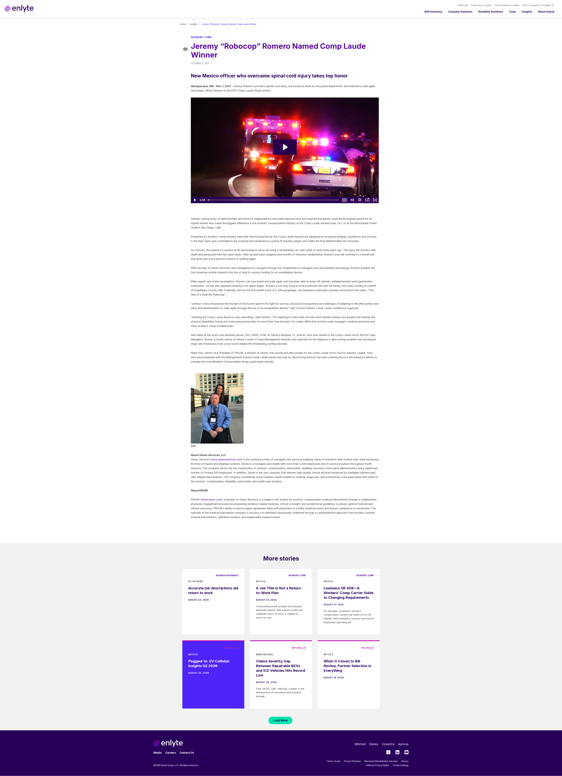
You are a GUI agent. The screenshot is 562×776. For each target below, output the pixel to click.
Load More (280, 720)
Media (158, 752)
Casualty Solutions (460, 11)
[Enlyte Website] (168, 743)
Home (183, 24)
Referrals (463, 5)
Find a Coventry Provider (536, 5)
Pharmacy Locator (481, 5)
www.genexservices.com (226, 459)
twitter (388, 752)
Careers (170, 752)
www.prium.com (211, 499)
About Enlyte (546, 11)
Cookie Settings (400, 765)
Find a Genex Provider (507, 5)
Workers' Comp (201, 37)
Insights (527, 11)
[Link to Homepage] (19, 8)
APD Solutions (433, 11)
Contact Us (187, 752)
